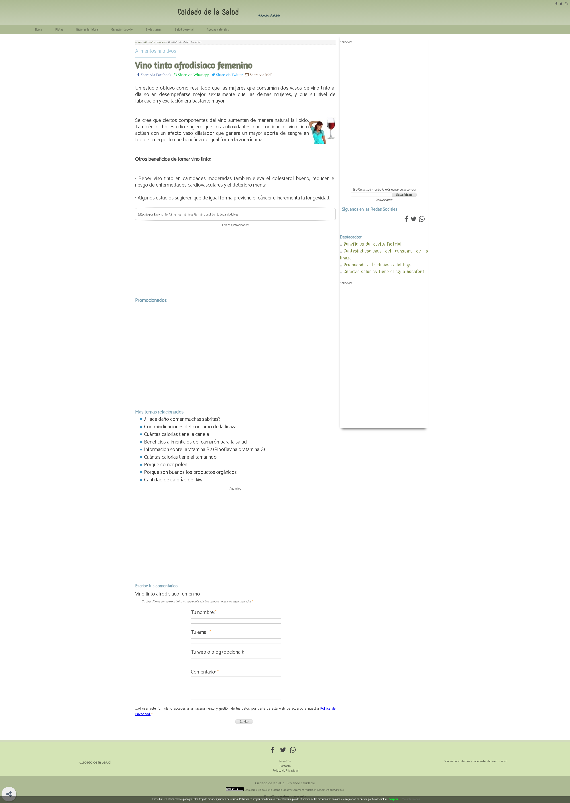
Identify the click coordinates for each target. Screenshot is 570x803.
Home (38, 29)
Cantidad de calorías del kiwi (173, 480)
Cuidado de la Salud (208, 11)
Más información (411, 799)
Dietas (59, 29)
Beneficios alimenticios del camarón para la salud (195, 442)
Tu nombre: (203, 612)
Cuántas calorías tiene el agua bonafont (384, 272)
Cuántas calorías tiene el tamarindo (180, 457)
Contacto (285, 766)
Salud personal (184, 29)
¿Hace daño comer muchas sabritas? (182, 419)
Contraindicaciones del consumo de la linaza (190, 427)
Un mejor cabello (122, 29)
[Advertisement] (235, 261)
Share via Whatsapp (193, 74)
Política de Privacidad (286, 770)
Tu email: (201, 632)
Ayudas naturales (218, 29)
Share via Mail (261, 74)
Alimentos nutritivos (155, 51)
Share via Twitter (229, 74)
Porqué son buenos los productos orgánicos (190, 472)
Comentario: (205, 672)
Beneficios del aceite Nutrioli (373, 244)
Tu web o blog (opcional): (217, 652)
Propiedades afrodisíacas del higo (377, 265)
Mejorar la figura (87, 29)
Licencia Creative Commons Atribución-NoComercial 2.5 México (308, 790)
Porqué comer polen (165, 465)
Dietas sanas (153, 29)
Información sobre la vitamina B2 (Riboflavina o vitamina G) (204, 450)
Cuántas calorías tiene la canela (176, 434)
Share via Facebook (155, 74)
